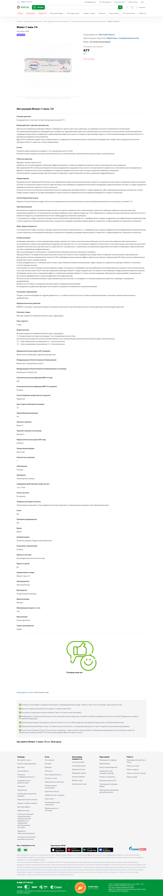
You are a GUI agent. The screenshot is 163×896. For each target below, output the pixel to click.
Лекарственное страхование (51, 787)
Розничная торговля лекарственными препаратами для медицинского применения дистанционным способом (25, 820)
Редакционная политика (54, 782)
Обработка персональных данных (26, 832)
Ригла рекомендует (56, 13)
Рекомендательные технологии (52, 804)
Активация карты (79, 766)
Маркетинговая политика (27, 800)
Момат (86, 42)
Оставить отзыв (51, 778)
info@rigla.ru (125, 891)
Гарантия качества (52, 791)
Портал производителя (108, 767)
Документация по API (107, 781)
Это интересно (23, 771)
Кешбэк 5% (42, 13)
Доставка (21, 767)
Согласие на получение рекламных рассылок (26, 838)
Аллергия (102, 13)
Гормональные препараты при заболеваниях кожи (88, 21)
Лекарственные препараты (32, 21)
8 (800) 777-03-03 (39, 860)
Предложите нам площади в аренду (106, 772)
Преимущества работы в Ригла (136, 761)
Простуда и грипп (73, 13)
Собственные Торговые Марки (108, 785)
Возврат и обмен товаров (27, 803)
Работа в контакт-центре (136, 773)
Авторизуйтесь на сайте (25, 692)
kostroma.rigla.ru (87, 855)
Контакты (48, 771)
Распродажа (31, 13)
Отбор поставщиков (107, 777)
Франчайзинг (104, 764)
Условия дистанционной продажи (26, 795)
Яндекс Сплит (143, 13)
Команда (48, 767)
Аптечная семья (78, 762)
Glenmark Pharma (107, 35)
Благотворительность (53, 775)
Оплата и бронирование (26, 764)
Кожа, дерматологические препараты (57, 21)
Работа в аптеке (133, 766)
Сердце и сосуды (89, 13)
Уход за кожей (114, 13)
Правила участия (78, 769)
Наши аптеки (133, 2)
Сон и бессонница (129, 13)
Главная (19, 21)
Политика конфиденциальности (25, 776)
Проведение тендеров (108, 760)
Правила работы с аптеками (52, 810)
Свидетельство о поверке (55, 795)
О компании (49, 760)
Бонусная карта (120, 2)
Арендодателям (90, 2)
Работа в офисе (132, 770)
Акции (20, 13)
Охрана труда (132, 777)
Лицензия (21, 786)
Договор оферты (23, 807)
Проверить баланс (79, 773)
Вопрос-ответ (77, 780)
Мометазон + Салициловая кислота (123, 38)
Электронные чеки (79, 784)
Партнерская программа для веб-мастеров (109, 791)
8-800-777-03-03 (25, 883)
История (48, 764)
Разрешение (22, 790)
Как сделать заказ (24, 760)
